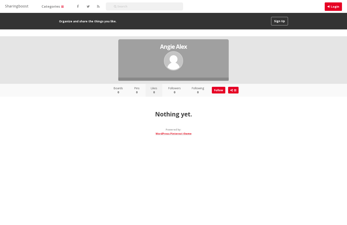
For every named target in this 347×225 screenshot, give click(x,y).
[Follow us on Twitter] (88, 6)
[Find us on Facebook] (78, 6)
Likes (154, 90)
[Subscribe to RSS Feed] (98, 6)
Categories (51, 6)
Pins (137, 90)
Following (198, 90)
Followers (174, 90)
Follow (218, 90)
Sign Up (279, 21)
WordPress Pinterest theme (174, 133)
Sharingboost (17, 6)
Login (335, 6)
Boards (118, 90)
